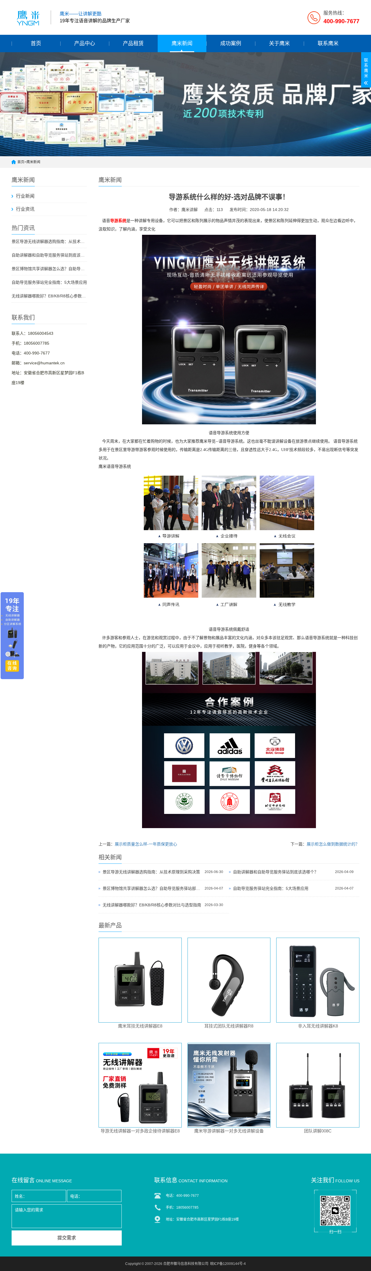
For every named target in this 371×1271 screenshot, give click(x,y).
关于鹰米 (279, 43)
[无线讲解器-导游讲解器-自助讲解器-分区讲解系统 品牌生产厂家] (29, 17)
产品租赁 (133, 43)
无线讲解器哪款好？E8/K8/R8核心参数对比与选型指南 (49, 296)
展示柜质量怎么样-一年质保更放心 (146, 844)
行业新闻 (25, 196)
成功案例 (230, 43)
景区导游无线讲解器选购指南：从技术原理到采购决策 (49, 241)
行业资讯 (25, 209)
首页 (36, 43)
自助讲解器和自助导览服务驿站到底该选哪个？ (49, 255)
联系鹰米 (328, 43)
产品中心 (84, 43)
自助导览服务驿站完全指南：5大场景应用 (49, 282)
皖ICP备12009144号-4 (228, 1264)
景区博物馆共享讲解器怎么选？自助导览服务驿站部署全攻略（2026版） (49, 268)
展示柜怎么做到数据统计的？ (333, 844)
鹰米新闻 (182, 43)
